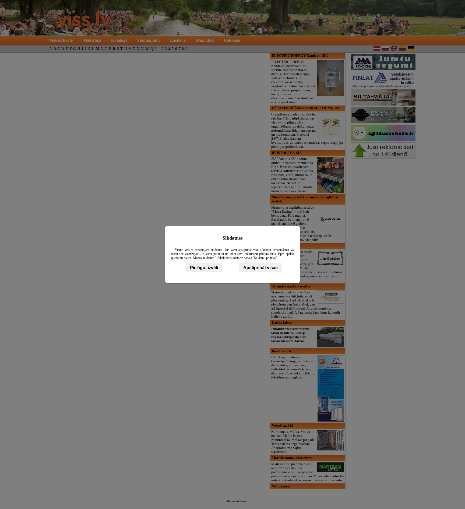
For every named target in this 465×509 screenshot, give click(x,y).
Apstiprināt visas (260, 267)
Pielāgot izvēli (204, 267)
